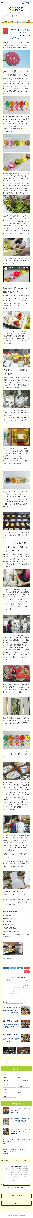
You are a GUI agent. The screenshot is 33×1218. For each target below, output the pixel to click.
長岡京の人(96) (10, 958)
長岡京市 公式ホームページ (16, 1187)
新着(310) (5, 958)
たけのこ (20, 1089)
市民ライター (7, 1096)
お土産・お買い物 (23, 1080)
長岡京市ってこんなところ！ (9, 1085)
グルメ (20, 1074)
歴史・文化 (7, 1080)
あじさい (6, 1093)
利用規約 (16, 1203)
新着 (5, 1074)
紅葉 (19, 1093)
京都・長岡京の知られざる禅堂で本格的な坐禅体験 (16, 1021)
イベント (20, 1077)
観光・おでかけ (8, 1077)
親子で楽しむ (7, 1089)
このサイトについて (16, 1196)
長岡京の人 (21, 1086)
